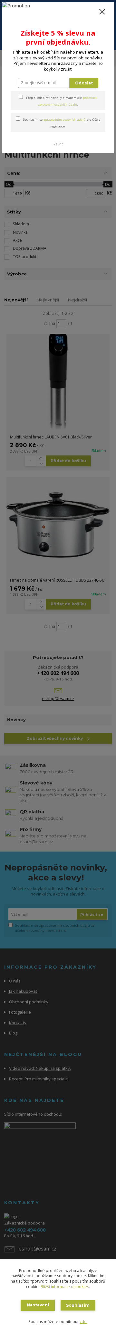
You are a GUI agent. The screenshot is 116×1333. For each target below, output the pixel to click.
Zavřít (58, 144)
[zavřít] (102, 12)
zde (83, 1321)
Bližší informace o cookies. (65, 1286)
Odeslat (84, 83)
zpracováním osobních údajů (64, 119)
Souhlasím (78, 1305)
